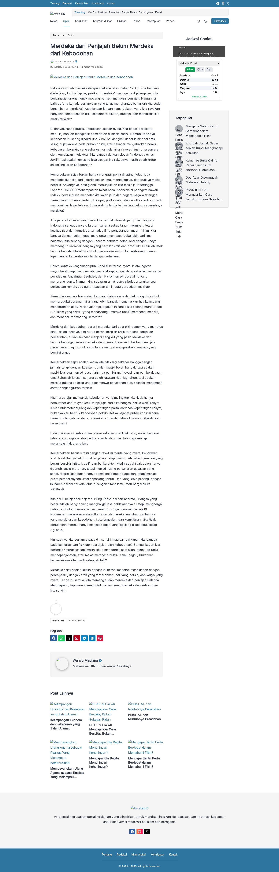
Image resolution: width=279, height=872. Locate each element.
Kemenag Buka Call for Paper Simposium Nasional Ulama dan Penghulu (202, 165)
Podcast (171, 21)
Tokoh (136, 21)
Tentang (55, 3)
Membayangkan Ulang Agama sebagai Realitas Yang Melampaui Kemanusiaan (67, 773)
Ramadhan (220, 21)
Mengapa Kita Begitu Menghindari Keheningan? (104, 762)
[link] (217, 3)
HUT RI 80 (58, 620)
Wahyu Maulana (85, 660)
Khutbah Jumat (102, 21)
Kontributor (97, 3)
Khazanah (81, 21)
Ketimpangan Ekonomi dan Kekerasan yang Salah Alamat (66, 724)
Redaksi (67, 3)
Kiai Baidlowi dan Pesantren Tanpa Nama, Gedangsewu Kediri (125, 12)
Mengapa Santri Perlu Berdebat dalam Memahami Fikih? (144, 762)
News (53, 21)
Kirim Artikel (81, 3)
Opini (66, 21)
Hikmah (121, 21)
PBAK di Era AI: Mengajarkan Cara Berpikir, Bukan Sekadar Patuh (102, 729)
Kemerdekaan (77, 620)
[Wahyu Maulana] (64, 669)
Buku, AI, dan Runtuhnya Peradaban (144, 717)
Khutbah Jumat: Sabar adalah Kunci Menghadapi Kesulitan (204, 148)
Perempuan (153, 21)
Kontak (111, 3)
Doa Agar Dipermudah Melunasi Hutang (202, 180)
